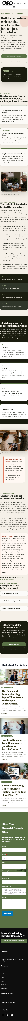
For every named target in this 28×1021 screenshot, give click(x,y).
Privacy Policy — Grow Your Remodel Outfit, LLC (12, 960)
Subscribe (4, 988)
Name (4, 846)
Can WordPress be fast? (10, 593)
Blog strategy (10, 579)
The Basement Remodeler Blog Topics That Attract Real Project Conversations (12, 697)
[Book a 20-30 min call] (14, 894)
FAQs (2, 977)
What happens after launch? (11, 608)
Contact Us (4, 984)
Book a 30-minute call (14, 61)
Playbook (3, 974)
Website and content (7, 13)
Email (4, 854)
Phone (4, 862)
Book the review (14, 649)
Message (4, 897)
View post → (4, 713)
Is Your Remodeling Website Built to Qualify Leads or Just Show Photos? (13, 790)
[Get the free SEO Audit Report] (14, 890)
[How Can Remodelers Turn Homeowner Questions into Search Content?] (14, 726)
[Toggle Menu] (14, 7)
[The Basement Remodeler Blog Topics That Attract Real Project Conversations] (14, 677)
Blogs (2, 981)
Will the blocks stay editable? (12, 601)
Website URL (6, 878)
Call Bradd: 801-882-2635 (14, 56)
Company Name (7, 871)
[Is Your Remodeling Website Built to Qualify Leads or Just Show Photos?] (14, 771)
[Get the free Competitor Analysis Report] (14, 892)
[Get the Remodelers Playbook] (14, 889)
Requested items (7, 886)
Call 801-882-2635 (14, 644)
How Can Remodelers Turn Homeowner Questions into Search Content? (13, 744)
